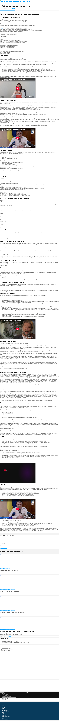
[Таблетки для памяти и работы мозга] (9, 609)
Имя (0, 545)
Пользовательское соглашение (6, 696)
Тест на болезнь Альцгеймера (9, 592)
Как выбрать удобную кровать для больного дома (9, 640)
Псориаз (3, 717)
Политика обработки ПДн (6, 695)
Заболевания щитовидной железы (7, 711)
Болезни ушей (4, 706)
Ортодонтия (4, 715)
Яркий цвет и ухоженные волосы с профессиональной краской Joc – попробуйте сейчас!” (15, 642)
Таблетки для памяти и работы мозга (12, 613)
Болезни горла (4, 705)
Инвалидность (2, 589)
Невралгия (3, 714)
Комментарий (2, 543)
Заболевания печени (5, 710)
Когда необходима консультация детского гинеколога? (10, 643)
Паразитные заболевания (6, 716)
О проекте (3, 693)
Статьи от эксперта (5, 694)
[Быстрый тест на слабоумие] (9, 567)
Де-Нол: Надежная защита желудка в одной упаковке (10, 641)
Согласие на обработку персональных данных (9, 697)
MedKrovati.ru (2, 692)
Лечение (1, 568)
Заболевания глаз (4, 709)
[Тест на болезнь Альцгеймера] (9, 588)
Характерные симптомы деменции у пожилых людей (17, 631)
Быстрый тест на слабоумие (9, 571)
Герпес (3, 708)
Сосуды (3, 718)
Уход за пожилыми (5, 3)
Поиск (13, 8)
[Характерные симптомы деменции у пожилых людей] (9, 628)
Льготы (3, 700)
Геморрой (3, 707)
